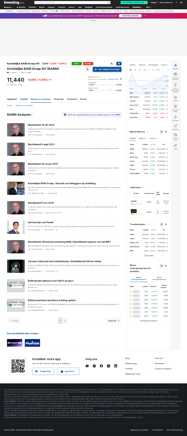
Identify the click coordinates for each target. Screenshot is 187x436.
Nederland (35, 11)
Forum (83, 99)
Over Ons (159, 358)
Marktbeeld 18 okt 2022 (41, 125)
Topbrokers (135, 187)
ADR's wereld (64, 11)
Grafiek (24, 99)
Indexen (142, 65)
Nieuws (10, 105)
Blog (127, 358)
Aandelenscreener (122, 7)
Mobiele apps (131, 363)
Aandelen (9, 11)
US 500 (132, 101)
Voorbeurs (45, 11)
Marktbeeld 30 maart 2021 (43, 164)
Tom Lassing (37, 135)
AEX (131, 93)
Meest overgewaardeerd (159, 278)
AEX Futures (134, 97)
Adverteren (159, 363)
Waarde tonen (113, 79)
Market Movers (137, 131)
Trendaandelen (137, 224)
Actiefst (133, 138)
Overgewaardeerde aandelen (164, 11)
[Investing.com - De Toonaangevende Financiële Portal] (14, 2)
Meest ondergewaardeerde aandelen (140, 268)
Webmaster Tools (133, 374)
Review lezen (166, 202)
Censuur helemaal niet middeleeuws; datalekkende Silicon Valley (64, 261)
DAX (131, 109)
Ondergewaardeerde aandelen (140, 11)
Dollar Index (134, 113)
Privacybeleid (158, 430)
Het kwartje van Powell (40, 222)
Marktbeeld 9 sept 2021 (41, 144)
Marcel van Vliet (38, 193)
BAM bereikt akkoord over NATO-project (50, 280)
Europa (96, 11)
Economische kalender (104, 7)
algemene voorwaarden (139, 430)
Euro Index (134, 117)
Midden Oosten (106, 11)
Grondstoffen (153, 65)
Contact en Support (163, 369)
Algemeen (12, 99)
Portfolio (129, 369)
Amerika (88, 11)
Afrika (126, 11)
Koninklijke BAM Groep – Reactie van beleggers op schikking (62, 183)
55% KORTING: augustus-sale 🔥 (134, 2)
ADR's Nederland (77, 11)
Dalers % (153, 138)
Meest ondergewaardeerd (138, 278)
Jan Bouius (36, 230)
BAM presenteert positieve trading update (52, 300)
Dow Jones (134, 105)
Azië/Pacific (118, 11)
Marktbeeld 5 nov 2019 (41, 203)
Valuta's (133, 65)
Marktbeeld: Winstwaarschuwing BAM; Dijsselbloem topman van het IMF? (69, 241)
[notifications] (176, 2)
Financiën (59, 99)
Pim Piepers (36, 271)
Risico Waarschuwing (175, 430)
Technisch (72, 99)
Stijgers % (143, 138)
